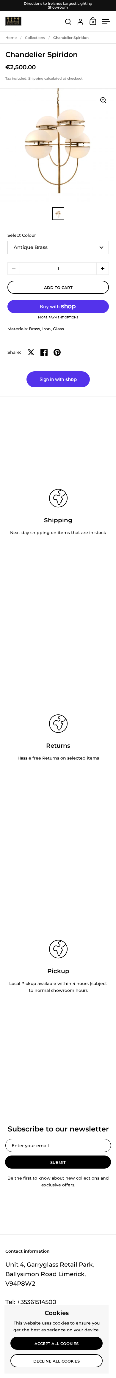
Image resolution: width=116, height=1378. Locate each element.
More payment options (58, 317)
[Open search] (68, 22)
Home (11, 37)
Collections (35, 37)
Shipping (35, 78)
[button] (102, 268)
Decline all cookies (56, 1361)
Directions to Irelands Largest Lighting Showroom (58, 5)
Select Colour (21, 235)
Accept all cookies (57, 1343)
